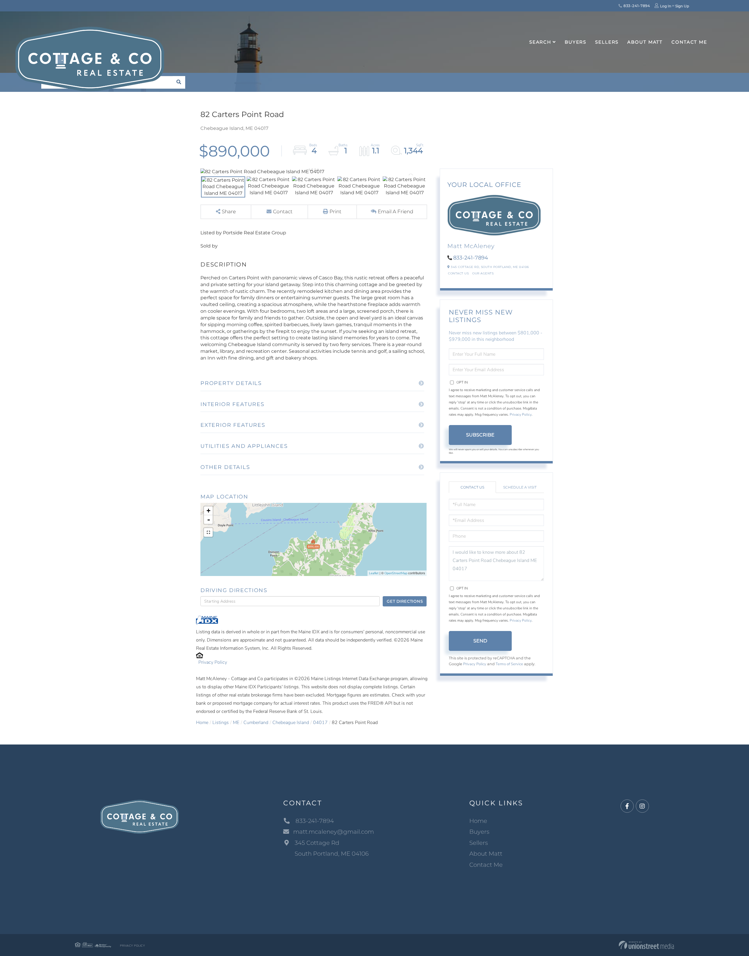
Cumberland (255, 722)
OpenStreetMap (395, 573)
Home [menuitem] (478, 820)
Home (202, 722)
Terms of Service (509, 664)
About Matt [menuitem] (645, 42)
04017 (320, 722)
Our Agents (483, 273)
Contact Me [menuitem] (689, 42)
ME (236, 722)
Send (480, 641)
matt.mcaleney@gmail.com (333, 831)
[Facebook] (627, 806)
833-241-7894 (636, 6)
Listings (220, 722)
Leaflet (374, 573)
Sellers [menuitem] (607, 42)
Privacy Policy (212, 662)
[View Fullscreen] (208, 532)
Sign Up (682, 6)
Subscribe (480, 435)
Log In (665, 6)
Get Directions (405, 601)
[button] (179, 82)
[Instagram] (642, 806)
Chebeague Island (290, 722)
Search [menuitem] (540, 42)
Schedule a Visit (520, 487)
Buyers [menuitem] (575, 42)
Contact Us (458, 273)
